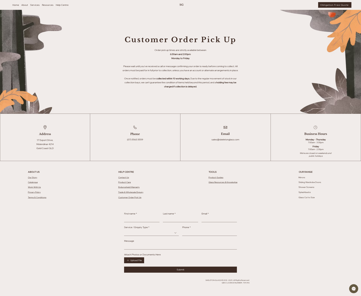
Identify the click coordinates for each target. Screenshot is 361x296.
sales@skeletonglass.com (225, 139)
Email (205, 213)
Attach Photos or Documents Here (142, 254)
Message (129, 240)
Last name (169, 213)
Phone (186, 227)
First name (130, 213)
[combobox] (151, 233)
